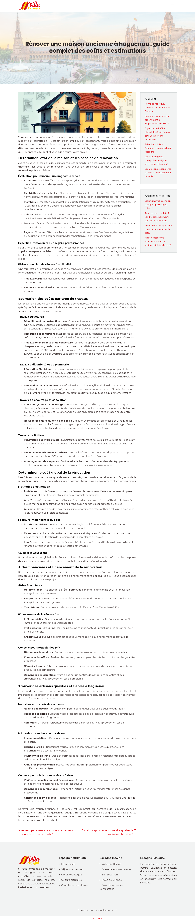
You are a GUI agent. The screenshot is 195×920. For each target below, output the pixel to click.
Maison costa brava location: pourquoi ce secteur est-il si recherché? (158, 241)
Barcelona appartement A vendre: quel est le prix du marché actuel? (107, 832)
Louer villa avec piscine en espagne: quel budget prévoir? (158, 205)
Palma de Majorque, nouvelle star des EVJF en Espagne (157, 108)
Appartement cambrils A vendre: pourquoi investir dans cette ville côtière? (157, 217)
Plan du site (97, 918)
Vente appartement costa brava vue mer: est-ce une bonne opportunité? (47, 832)
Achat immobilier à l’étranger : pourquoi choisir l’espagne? (158, 148)
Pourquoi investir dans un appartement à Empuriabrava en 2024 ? (157, 120)
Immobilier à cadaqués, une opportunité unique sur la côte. (158, 229)
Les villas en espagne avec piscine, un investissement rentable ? (158, 173)
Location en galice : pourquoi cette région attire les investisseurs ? (156, 160)
